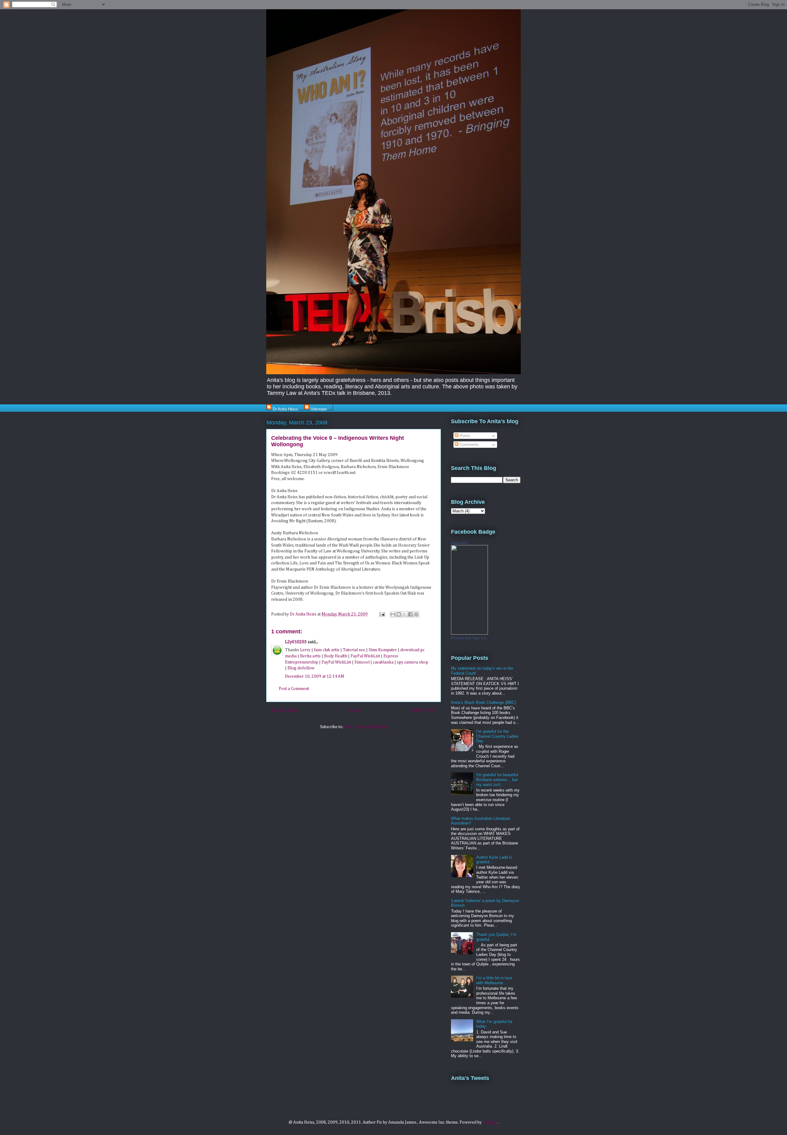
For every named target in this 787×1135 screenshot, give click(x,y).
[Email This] (393, 614)
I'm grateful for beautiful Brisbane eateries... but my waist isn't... (497, 779)
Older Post (424, 710)
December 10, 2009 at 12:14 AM (314, 676)
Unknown (318, 408)
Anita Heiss (459, 543)
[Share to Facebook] (410, 614)
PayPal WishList (365, 656)
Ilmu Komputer (383, 650)
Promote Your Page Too (468, 638)
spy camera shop (412, 662)
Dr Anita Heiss (285, 408)
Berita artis (310, 656)
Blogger (490, 1122)
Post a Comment (294, 689)
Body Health (335, 656)
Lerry (305, 650)
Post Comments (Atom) (365, 727)
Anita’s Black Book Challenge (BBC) (483, 702)
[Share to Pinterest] (416, 614)
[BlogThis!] (399, 614)
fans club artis (326, 650)
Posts (464, 435)
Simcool (362, 662)
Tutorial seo (354, 650)
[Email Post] (381, 614)
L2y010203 (296, 642)
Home (354, 710)
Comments (468, 444)
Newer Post (284, 710)
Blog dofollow (300, 668)
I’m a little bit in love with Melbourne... (494, 980)
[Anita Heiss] (469, 633)
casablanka (383, 662)
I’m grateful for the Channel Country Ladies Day (497, 736)
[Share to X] (404, 614)
